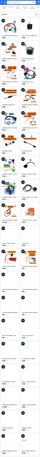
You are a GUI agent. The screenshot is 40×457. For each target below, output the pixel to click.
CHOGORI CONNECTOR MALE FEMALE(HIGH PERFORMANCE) (10, 221)
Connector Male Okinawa (8, 243)
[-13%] (30, 188)
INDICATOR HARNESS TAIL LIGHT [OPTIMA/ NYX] (9, 336)
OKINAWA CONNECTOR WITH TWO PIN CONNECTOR (9, 451)
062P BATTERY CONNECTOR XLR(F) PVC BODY (29, 36)
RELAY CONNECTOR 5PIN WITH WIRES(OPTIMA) (28, 451)
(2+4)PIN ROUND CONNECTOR (10, 35)
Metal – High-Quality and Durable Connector (28, 382)
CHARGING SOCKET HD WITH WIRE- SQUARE (9, 174)
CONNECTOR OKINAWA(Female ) (27, 244)
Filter (5, 14)
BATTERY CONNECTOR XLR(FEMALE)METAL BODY (29, 59)
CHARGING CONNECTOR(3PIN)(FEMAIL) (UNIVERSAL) (30, 105)
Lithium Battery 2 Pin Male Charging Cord (9, 359)
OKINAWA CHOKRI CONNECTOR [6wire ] (27, 428)
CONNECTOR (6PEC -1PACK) (29, 220)
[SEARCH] (33, 2)
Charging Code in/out (27, 82)
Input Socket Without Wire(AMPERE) (27, 336)
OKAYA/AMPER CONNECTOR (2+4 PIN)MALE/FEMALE (9, 405)
